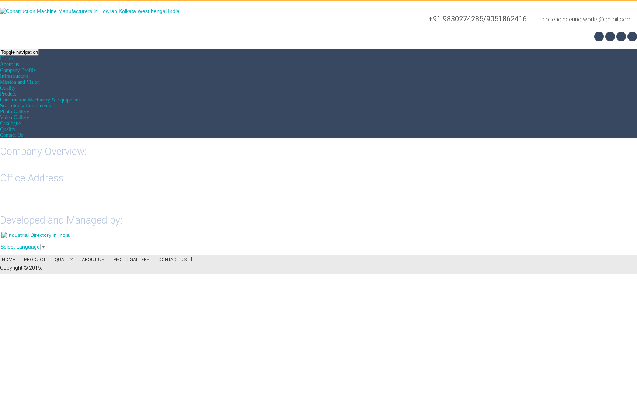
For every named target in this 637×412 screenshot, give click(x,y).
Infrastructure (14, 76)
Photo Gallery (14, 111)
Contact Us (11, 135)
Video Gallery (14, 117)
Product (8, 94)
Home (6, 58)
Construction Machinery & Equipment (40, 100)
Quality (7, 88)
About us (9, 64)
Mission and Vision (20, 82)
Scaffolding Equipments (25, 105)
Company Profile (18, 70)
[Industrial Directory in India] (35, 235)
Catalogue (10, 123)
